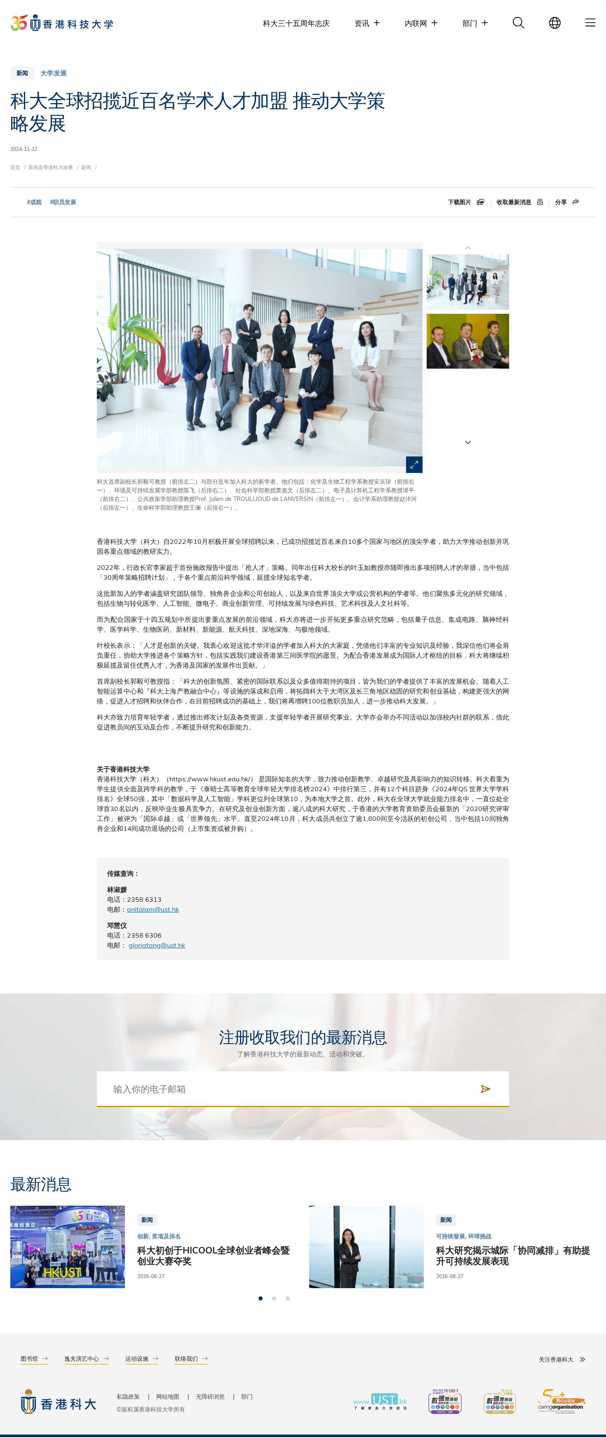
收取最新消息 (515, 202)
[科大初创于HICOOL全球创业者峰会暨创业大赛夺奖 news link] (153, 1247)
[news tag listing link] (34, 202)
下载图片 (460, 202)
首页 (15, 167)
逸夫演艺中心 (81, 1358)
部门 (247, 1396)
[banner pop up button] (414, 464)
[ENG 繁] (555, 22)
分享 (561, 202)
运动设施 (136, 1358)
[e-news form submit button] (486, 1089)
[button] (468, 442)
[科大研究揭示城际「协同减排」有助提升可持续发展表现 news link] (452, 1247)
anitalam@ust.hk (153, 909)
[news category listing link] (53, 73)
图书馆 (29, 1358)
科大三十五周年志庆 (296, 23)
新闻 (86, 167)
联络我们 (186, 1358)
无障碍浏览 (210, 1396)
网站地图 (167, 1396)
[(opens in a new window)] (445, 1402)
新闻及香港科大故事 (50, 167)
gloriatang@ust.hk (157, 945)
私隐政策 (128, 1396)
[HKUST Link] (61, 22)
